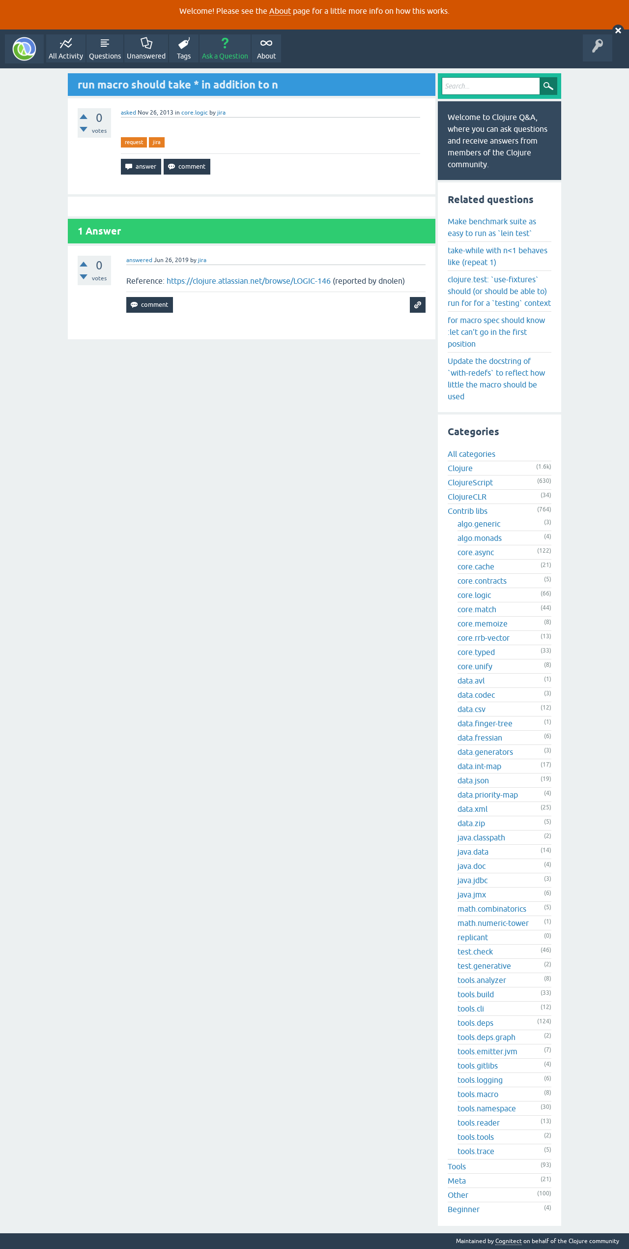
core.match (476, 609)
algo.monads (479, 538)
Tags (184, 56)
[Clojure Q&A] (24, 48)
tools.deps (475, 1022)
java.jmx (471, 894)
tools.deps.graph (486, 1037)
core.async (475, 552)
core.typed (476, 652)
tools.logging (480, 1079)
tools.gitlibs (477, 1065)
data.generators (485, 751)
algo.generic (478, 523)
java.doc (471, 866)
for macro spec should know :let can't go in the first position (496, 332)
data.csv (471, 709)
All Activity (66, 56)
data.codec (476, 694)
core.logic (194, 112)
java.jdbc (472, 880)
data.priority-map (487, 794)
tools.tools (475, 1136)
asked (128, 112)
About (280, 10)
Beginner (464, 1209)
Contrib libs (467, 510)
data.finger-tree (485, 723)
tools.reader (478, 1122)
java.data (472, 851)
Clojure (460, 468)
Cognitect (508, 1241)
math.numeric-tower (493, 923)
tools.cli (470, 1008)
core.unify (474, 666)
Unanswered (146, 56)
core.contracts (482, 580)
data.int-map (479, 766)
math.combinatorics (491, 908)
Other (458, 1194)
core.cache (475, 566)
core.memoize (482, 623)
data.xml (472, 808)
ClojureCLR (467, 496)
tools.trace (475, 1151)
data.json (473, 780)
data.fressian (479, 737)
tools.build (475, 994)
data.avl (471, 680)
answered (139, 260)
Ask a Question (225, 56)
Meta (457, 1180)
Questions (105, 56)
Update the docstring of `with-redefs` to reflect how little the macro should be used (496, 379)
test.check (475, 951)
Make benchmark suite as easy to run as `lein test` (492, 227)
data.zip (471, 823)
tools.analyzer (481, 980)
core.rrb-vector (483, 637)
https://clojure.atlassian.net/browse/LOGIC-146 (249, 280)
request (134, 142)
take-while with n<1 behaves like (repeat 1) (497, 256)
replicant (472, 937)
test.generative (484, 965)
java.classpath (481, 837)
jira (157, 142)
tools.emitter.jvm (487, 1051)
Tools (457, 1166)
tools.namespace (486, 1108)
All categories (471, 453)
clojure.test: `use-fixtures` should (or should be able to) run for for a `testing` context (499, 291)
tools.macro (477, 1094)
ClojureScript (470, 482)
